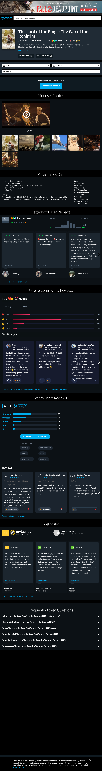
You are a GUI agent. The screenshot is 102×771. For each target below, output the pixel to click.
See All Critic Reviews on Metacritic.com (17, 596)
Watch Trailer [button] (24, 56)
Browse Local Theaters (51, 85)
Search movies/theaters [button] (25, 18)
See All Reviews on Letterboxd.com (15, 282)
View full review (10, 580)
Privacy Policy (18, 767)
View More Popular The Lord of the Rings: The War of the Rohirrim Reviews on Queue (34, 389)
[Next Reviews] (99, 255)
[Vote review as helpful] (74, 509)
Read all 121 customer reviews (14, 516)
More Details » (23, 50)
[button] (26, 65)
